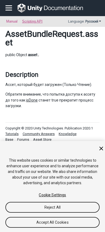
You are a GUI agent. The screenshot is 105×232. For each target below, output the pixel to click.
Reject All (52, 207)
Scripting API (32, 21)
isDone (32, 100)
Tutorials (12, 134)
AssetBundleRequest (44, 34)
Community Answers (39, 134)
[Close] (101, 148)
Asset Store (42, 139)
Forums (23, 139)
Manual (12, 21)
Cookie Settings (52, 195)
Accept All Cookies (52, 222)
